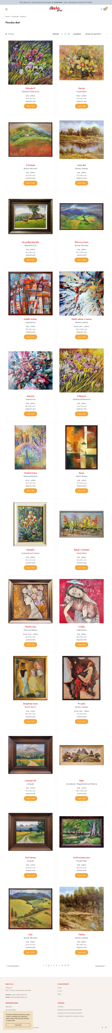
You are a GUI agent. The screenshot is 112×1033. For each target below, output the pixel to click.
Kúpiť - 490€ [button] (81, 183)
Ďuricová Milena (30, 630)
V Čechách (30, 165)
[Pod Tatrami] (30, 832)
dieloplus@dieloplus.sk (18, 997)
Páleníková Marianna (30, 91)
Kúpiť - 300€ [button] (81, 491)
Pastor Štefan (81, 476)
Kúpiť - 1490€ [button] (30, 183)
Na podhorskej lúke (30, 242)
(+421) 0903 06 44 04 (19, 995)
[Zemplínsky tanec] (30, 678)
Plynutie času (30, 626)
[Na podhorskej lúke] (30, 216)
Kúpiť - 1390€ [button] (30, 952)
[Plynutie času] (30, 601)
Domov (7, 16)
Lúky (30, 934)
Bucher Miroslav (30, 168)
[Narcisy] (81, 63)
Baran (81, 473)
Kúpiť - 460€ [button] (81, 645)
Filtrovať (11, 34)
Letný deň (81, 165)
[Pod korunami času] (81, 832)
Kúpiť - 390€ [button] (30, 106)
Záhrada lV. (30, 88)
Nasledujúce (100, 966)
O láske (81, 626)
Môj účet (8, 1007)
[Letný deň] (81, 139)
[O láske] (81, 601)
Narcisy (81, 88)
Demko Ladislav (81, 168)
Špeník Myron (30, 707)
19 (65, 965)
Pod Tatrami (30, 857)
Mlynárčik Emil (30, 245)
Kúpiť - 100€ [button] (81, 106)
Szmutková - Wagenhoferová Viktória (81, 784)
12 (62, 34)
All (69, 34)
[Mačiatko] (30, 524)
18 (62, 965)
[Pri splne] (81, 678)
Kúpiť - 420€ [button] (81, 568)
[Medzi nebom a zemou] (81, 293)
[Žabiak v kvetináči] (81, 524)
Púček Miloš (82, 91)
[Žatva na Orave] (81, 216)
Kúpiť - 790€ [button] (81, 337)
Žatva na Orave (81, 242)
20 (68, 965)
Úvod (59, 988)
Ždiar (81, 780)
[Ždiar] (81, 755)
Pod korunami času (81, 857)
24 (65, 34)
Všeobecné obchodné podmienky (70, 1010)
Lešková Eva (30, 322)
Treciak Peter (81, 861)
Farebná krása (30, 473)
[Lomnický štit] (30, 755)
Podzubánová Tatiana (30, 553)
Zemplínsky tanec (30, 703)
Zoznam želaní (10, 1010)
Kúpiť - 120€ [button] (30, 798)
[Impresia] (30, 370)
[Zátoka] (81, 909)
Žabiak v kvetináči (81, 549)
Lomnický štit (30, 780)
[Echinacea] (81, 370)
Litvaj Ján (30, 784)
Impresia (30, 396)
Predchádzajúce (13, 966)
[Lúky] (30, 909)
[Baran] (81, 447)
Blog (59, 994)
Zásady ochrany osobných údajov (70, 1013)
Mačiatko (30, 549)
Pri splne (81, 703)
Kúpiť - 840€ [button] (30, 414)
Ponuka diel (15, 16)
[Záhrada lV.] (30, 63)
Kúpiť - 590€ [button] (81, 952)
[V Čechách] (30, 139)
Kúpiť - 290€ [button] (30, 491)
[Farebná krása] (30, 447)
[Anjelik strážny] (30, 293)
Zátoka (81, 934)
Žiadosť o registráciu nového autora (71, 1016)
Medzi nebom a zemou (82, 319)
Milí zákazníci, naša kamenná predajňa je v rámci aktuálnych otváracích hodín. (56, 2)
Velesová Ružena (30, 476)
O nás (60, 991)
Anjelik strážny (30, 319)
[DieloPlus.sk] (56, 9)
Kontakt (60, 1007)
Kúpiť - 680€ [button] (30, 260)
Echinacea (81, 396)
